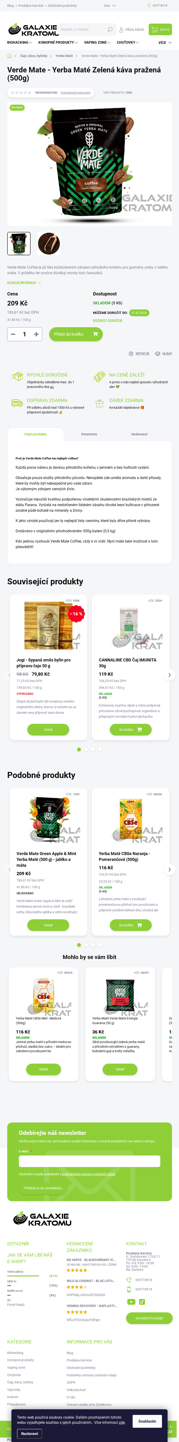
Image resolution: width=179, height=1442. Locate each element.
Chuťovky (14, 1375)
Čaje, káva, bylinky (20, 1382)
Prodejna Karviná (30, 5)
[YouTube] (131, 1300)
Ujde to (11, 1281)
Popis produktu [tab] (35, 434)
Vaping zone (16, 1367)
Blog (10, 5)
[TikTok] (141, 1300)
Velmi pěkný (15, 1271)
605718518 (143, 1280)
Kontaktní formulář (149, 1318)
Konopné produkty (20, 1360)
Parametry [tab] (89, 434)
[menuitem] (20, 43)
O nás (71, 1397)
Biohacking (15, 1353)
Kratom (12, 1397)
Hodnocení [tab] (139, 434)
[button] (79, 749)
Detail (48, 730)
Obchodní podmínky (62, 5)
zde (122, 1422)
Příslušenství (16, 1404)
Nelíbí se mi (15, 1291)
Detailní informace (21, 282)
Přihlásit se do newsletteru (43, 1188)
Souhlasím (147, 1421)
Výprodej (13, 1390)
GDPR (71, 1382)
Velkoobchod (76, 1390)
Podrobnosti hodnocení (75, 92)
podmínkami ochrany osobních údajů (88, 1174)
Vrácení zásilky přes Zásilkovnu (89, 1404)
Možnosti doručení (107, 320)
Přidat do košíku (68, 334)
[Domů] (12, 56)
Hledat (110, 29)
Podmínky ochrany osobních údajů (92, 1375)
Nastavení (29, 1433)
